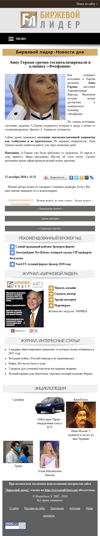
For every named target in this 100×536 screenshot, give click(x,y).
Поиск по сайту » (86, 4)
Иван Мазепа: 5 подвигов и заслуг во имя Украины (81, 435)
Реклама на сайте (34, 508)
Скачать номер (65, 293)
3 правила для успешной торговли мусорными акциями (42, 368)
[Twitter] (76, 177)
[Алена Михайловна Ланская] (49, 467)
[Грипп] (18, 462)
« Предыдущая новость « (50, 208)
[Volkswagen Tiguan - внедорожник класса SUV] (49, 415)
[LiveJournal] (91, 177)
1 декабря (18, 399)
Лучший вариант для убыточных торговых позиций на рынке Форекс (50, 373)
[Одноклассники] (81, 177)
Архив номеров (65, 299)
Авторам (74, 508)
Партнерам (62, 305)
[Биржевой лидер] (50, 28)
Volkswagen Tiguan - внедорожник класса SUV (49, 423)
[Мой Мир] (86, 177)
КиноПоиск (81, 399)
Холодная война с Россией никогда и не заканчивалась (41, 358)
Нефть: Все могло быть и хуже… (28, 363)
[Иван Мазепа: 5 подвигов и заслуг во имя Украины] (81, 427)
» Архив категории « (50, 218)
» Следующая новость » (50, 228)
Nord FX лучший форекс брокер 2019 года (43, 264)
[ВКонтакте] (71, 177)
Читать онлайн (65, 288)
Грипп (18, 466)
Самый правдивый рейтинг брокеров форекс (45, 246)
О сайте (14, 508)
